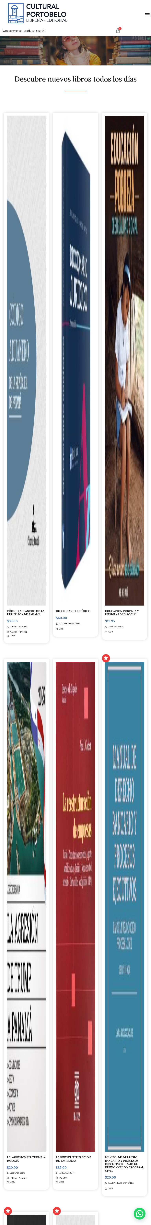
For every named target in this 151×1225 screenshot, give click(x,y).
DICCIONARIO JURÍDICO (73, 611)
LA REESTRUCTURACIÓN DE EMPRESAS (73, 1159)
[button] (139, 1214)
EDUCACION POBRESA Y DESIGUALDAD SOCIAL (122, 612)
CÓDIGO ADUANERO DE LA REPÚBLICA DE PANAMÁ (25, 612)
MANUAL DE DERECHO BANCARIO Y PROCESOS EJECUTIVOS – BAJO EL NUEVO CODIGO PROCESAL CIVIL (124, 1164)
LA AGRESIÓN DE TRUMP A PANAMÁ (26, 1159)
